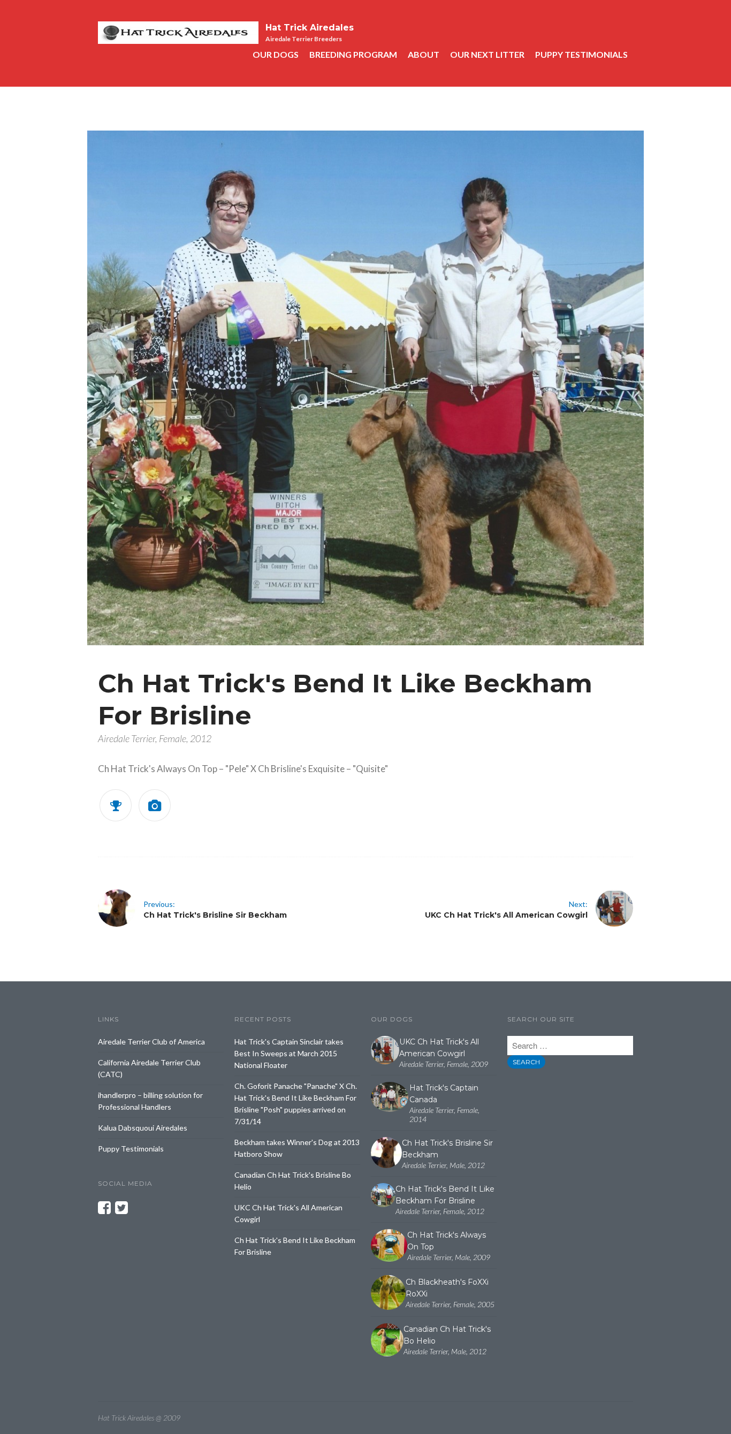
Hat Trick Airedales (309, 27)
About (423, 54)
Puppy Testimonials (581, 54)
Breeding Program (353, 54)
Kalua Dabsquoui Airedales (142, 1127)
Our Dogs (276, 54)
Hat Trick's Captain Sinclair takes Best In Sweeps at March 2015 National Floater (289, 1053)
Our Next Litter (487, 54)
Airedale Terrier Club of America (151, 1041)
